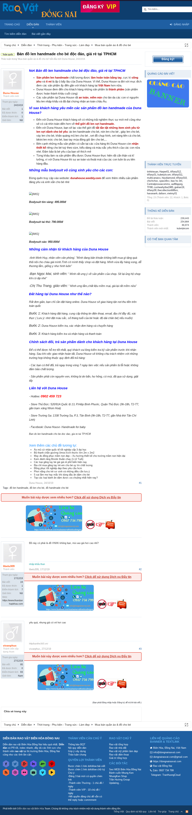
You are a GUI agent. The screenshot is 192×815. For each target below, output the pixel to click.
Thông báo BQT (76, 744)
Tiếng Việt (119, 811)
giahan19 (179, 187)
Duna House (68, 59)
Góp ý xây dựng (77, 751)
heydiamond (168, 177)
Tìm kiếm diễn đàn (15, 33)
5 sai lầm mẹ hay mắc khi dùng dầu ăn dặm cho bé (62, 474)
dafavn (162, 193)
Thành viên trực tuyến (164, 164)
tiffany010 (181, 177)
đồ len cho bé (37, 487)
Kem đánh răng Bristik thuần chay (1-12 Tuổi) (58, 459)
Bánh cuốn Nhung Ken (121, 772)
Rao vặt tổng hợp (118, 744)
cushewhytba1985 (163, 187)
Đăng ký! (168, 59)
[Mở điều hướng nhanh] (186, 45)
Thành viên (54, 24)
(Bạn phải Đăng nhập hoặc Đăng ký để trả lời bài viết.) (117, 702)
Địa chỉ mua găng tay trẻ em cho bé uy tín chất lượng (63, 465)
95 (21, 664)
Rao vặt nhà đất (117, 747)
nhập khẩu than (37, 564)
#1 (140, 483)
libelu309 (9, 566)
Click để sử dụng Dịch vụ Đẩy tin (97, 497)
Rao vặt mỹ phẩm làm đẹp (123, 751)
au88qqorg (176, 184)
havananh (152, 193)
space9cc (164, 180)
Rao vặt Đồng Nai (162, 765)
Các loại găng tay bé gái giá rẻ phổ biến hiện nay (60, 462)
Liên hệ (152, 811)
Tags (5, 487)
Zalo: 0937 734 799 (163, 770)
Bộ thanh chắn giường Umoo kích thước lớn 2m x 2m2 (64, 452)
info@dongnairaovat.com (166, 752)
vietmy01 (172, 193)
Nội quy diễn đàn (77, 747)
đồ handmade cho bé (57, 487)
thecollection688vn (168, 190)
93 (21, 672)
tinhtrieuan (152, 171)
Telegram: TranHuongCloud (165, 774)
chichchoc (152, 180)
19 (21, 582)
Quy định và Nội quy (136, 811)
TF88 (150, 187)
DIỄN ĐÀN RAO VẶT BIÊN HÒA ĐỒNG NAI (31, 738)
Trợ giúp (162, 811)
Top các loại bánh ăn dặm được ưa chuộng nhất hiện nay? (66, 477)
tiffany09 (151, 190)
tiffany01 (151, 174)
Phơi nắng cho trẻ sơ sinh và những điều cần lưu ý (62, 471)
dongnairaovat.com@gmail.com (170, 756)
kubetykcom (164, 174)
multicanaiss (154, 177)
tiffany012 (175, 171)
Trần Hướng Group (119, 779)
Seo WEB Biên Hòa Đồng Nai (125, 769)
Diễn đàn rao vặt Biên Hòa (30, 808)
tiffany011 (177, 174)
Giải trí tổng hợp (118, 758)
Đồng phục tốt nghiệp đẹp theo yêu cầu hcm (58, 468)
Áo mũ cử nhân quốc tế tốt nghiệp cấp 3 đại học (60, 449)
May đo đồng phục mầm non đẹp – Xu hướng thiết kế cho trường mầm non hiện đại (79, 455)
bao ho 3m (176, 180)
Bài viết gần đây (41, 33)
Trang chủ (12, 24)
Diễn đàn (33, 24)
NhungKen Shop (118, 776)
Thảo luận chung (77, 754)
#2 (140, 569)
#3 (140, 648)
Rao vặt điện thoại (119, 754)
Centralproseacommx (158, 184)
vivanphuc (9, 645)
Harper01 (164, 171)
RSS (187, 811)
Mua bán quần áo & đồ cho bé (33, 59)
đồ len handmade (19, 487)
